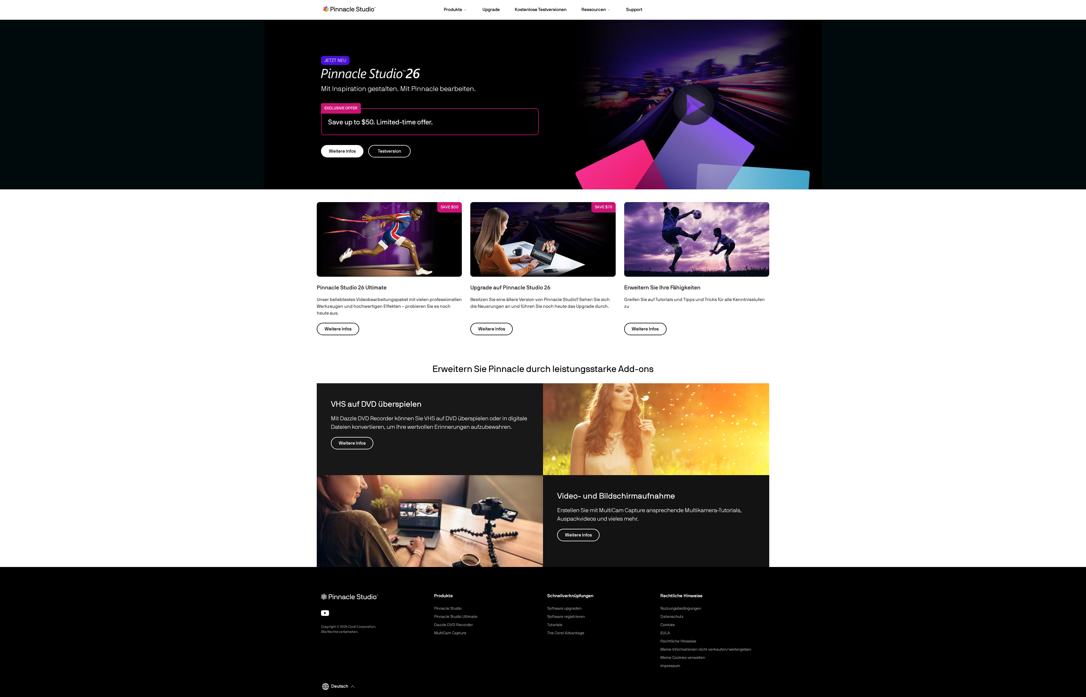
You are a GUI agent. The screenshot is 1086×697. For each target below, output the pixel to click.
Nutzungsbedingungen (680, 609)
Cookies (667, 625)
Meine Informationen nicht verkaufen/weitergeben (705, 649)
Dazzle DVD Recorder (453, 625)
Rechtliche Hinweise (678, 641)
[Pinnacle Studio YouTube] (325, 613)
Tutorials (554, 625)
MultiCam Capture (450, 633)
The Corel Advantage (565, 633)
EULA (665, 633)
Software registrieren (566, 617)
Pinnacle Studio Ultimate (455, 617)
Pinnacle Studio (448, 609)
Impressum (670, 666)
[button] (456, 10)
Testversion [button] (389, 151)
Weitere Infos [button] (342, 151)
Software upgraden (564, 609)
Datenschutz (672, 617)
